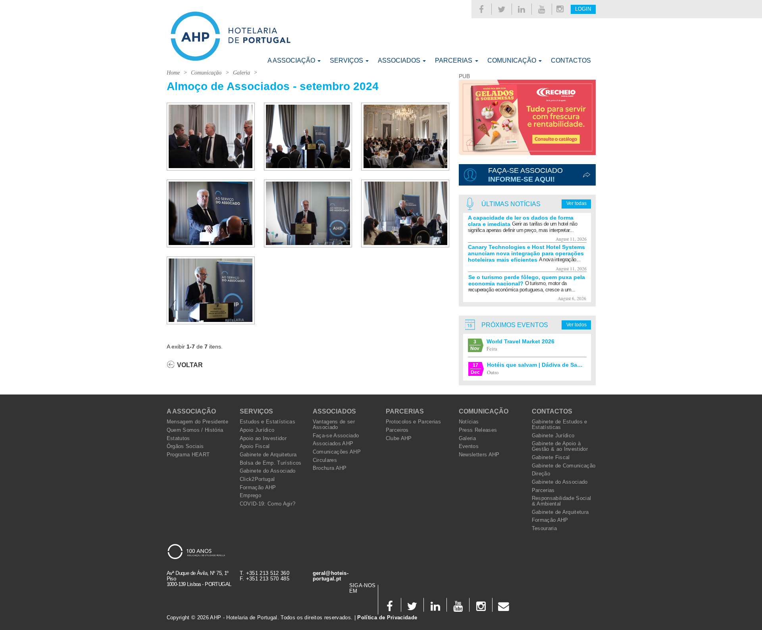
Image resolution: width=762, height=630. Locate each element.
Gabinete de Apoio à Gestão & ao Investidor (560, 446)
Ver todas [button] (576, 203)
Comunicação (512, 60)
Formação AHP (258, 487)
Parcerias (454, 60)
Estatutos (178, 438)
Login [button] (583, 9)
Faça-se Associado (336, 436)
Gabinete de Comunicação (564, 466)
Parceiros (397, 430)
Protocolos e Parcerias (413, 422)
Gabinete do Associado (268, 471)
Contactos (571, 60)
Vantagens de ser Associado (334, 424)
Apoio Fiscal (255, 446)
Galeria (241, 73)
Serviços (347, 60)
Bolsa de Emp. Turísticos (271, 463)
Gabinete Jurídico (553, 436)
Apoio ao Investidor (263, 438)
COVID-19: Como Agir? (268, 504)
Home (173, 73)
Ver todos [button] (576, 324)
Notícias (469, 422)
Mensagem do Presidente (198, 422)
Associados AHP (333, 443)
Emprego (250, 495)
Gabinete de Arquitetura (268, 455)
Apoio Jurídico (257, 430)
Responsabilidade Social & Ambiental (561, 501)
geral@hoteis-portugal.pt (331, 576)
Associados (400, 60)
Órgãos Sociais (185, 446)
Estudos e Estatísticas (268, 422)
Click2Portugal (257, 479)
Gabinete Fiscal (551, 457)
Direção (541, 474)
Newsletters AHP (479, 455)
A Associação (292, 60)
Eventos (469, 446)
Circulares (325, 460)
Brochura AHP (330, 468)
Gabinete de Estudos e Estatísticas (559, 424)
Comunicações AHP (337, 452)
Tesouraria (544, 528)
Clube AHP (399, 438)
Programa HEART (188, 455)
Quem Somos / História (195, 430)
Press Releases (478, 430)
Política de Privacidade (387, 617)
